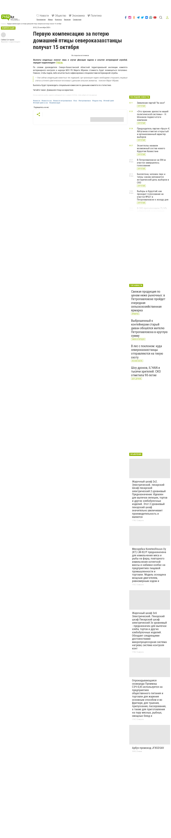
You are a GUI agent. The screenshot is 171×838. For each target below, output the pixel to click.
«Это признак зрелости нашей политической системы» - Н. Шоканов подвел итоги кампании (152, 115)
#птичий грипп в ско (40, 103)
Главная (3, 24)
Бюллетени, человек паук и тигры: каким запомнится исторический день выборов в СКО (153, 178)
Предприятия (41, 19)
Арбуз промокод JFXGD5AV (148, 747)
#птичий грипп (108, 101)
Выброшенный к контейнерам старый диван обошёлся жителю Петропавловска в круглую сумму (149, 328)
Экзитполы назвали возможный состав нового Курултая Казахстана (151, 148)
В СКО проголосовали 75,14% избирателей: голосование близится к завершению (152, 211)
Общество (60, 15)
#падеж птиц (97, 101)
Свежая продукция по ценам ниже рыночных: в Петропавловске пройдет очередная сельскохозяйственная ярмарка (148, 301)
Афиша (50, 19)
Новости (44, 15)
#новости (36, 101)
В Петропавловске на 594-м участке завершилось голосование (151, 162)
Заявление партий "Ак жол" (151, 102)
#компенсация (54, 103)
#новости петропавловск (62, 101)
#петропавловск (85, 101)
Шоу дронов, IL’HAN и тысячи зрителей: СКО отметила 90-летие (146, 371)
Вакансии (67, 19)
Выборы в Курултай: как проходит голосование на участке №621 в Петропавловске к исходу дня (152, 195)
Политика (96, 15)
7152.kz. (59, 62)
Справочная (77, 19)
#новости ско (47, 101)
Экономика (78, 15)
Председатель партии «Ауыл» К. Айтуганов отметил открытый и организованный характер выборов (153, 132)
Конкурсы (58, 19)
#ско (75, 101)
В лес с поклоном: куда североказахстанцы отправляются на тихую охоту (147, 351)
